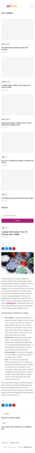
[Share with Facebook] (3, 248)
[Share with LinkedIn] (10, 248)
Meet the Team (14, 442)
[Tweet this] (6, 248)
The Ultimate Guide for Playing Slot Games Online (17, 198)
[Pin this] (13, 248)
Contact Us (4, 442)
